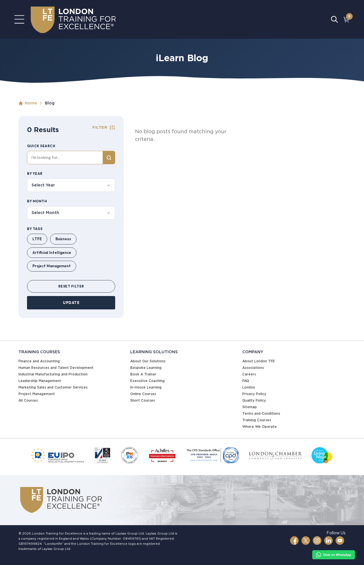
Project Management (51, 266)
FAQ (245, 381)
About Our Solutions (148, 361)
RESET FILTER (71, 286)
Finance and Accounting (39, 361)
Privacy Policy (254, 394)
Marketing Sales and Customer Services (53, 387)
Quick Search (41, 146)
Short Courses (142, 400)
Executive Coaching (147, 381)
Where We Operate (259, 426)
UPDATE (71, 302)
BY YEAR (35, 173)
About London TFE (258, 361)
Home (31, 103)
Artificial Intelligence (51, 252)
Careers (249, 374)
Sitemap (249, 407)
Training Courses (256, 420)
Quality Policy (254, 400)
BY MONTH (37, 201)
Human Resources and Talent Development (56, 367)
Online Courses (143, 394)
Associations (253, 367)
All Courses (28, 400)
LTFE (37, 239)
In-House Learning (146, 387)
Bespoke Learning (146, 367)
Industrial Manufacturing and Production (53, 374)
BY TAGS (35, 229)
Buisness (63, 239)
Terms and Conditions (261, 413)
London (248, 387)
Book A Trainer (143, 374)
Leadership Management (39, 381)
